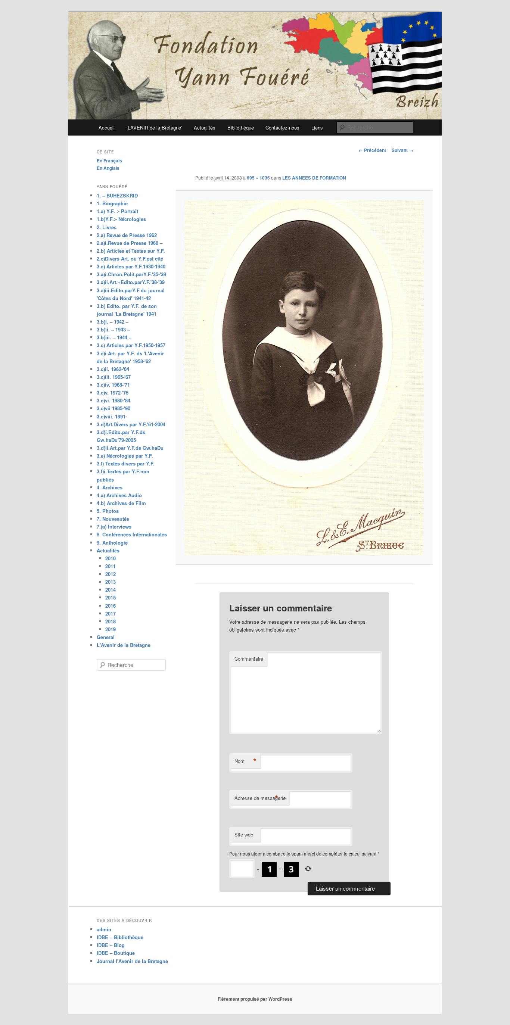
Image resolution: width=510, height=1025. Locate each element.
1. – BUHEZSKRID (117, 195)
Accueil (107, 127)
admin (104, 929)
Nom (245, 761)
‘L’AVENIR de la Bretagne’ (154, 127)
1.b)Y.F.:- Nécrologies (121, 218)
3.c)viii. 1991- (112, 416)
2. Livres (106, 227)
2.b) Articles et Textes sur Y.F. (131, 250)
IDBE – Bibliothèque (120, 937)
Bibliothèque (240, 127)
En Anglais (108, 168)
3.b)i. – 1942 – (112, 321)
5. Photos (108, 510)
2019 (110, 629)
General (106, 637)
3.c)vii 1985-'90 (113, 408)
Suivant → (402, 150)
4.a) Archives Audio (119, 495)
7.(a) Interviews (114, 526)
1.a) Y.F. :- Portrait (117, 211)
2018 (110, 621)
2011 (110, 566)
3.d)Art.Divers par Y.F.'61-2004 (131, 424)
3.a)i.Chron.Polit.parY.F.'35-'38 (131, 274)
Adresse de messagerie (260, 798)
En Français (109, 160)
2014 (110, 589)
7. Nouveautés (113, 518)
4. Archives (109, 487)
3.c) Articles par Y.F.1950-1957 (131, 345)
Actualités (204, 127)
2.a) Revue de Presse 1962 (127, 235)
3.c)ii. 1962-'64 (113, 369)
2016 (110, 605)
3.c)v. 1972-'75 (112, 392)
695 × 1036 (258, 177)
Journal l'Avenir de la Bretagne (132, 961)
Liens (317, 127)
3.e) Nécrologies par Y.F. (125, 455)
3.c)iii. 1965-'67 (114, 376)
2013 (110, 581)
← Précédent (372, 150)
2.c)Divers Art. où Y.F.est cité (130, 258)
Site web (243, 834)
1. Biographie (112, 203)
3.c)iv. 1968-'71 (113, 384)
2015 (110, 597)
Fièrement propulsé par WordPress (255, 999)
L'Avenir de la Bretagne (123, 644)
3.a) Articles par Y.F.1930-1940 (131, 266)
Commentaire (248, 658)
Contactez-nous (282, 127)
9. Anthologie (112, 542)
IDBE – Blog (111, 944)
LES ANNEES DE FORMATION (314, 177)
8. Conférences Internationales (132, 534)
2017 (110, 613)
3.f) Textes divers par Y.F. (126, 463)
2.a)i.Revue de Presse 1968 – (129, 242)
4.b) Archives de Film (121, 503)
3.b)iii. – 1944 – (114, 337)
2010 (110, 558)
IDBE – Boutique (116, 952)
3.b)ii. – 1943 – (113, 329)
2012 (110, 573)
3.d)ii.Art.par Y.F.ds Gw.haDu (130, 447)
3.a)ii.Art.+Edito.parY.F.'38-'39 (131, 282)
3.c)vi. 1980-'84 (113, 400)
